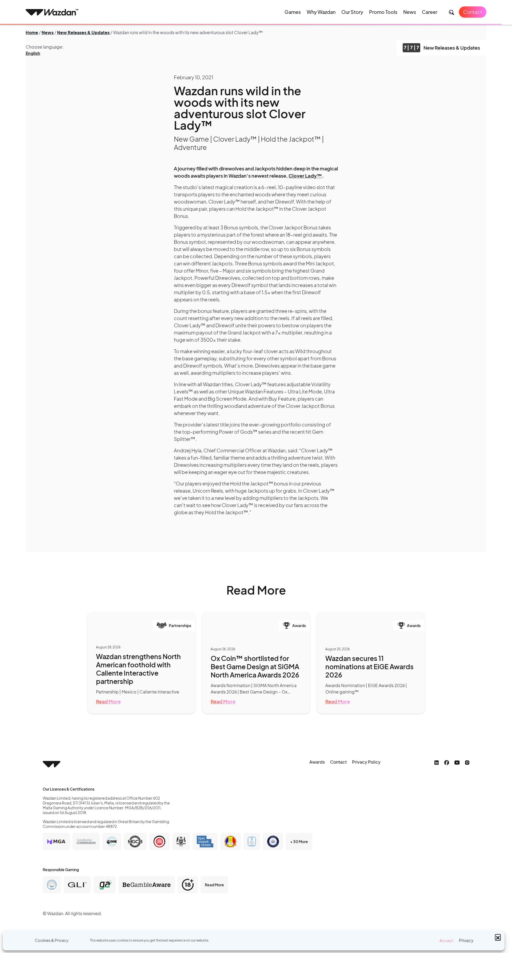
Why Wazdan (321, 12)
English (33, 53)
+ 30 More (299, 841)
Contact (472, 12)
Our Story (352, 12)
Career (429, 12)
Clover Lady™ (305, 176)
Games (293, 12)
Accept (446, 940)
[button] (498, 937)
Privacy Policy (366, 762)
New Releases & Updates (83, 32)
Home (32, 32)
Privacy (466, 940)
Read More (108, 701)
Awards (317, 762)
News (409, 12)
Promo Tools (383, 12)
